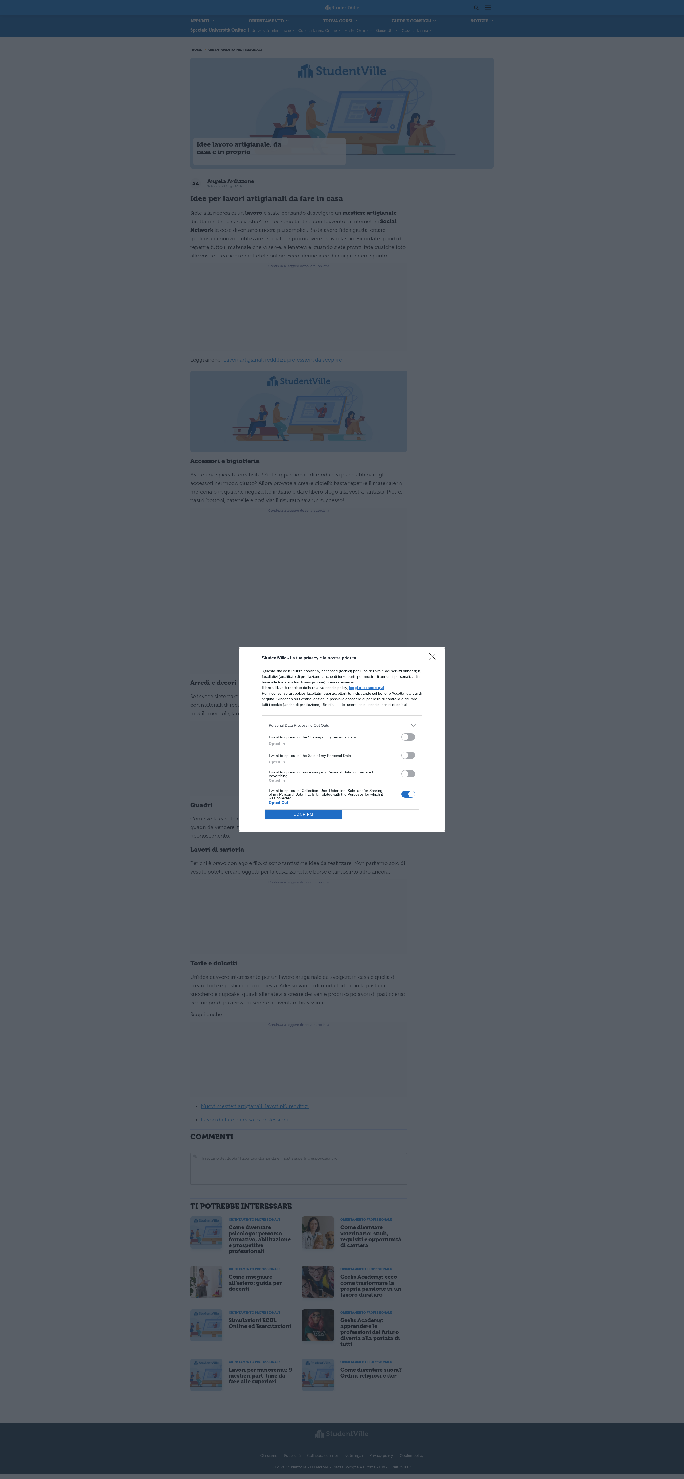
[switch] (408, 737)
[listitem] (342, 725)
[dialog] (342, 739)
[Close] (434, 658)
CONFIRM (303, 814)
